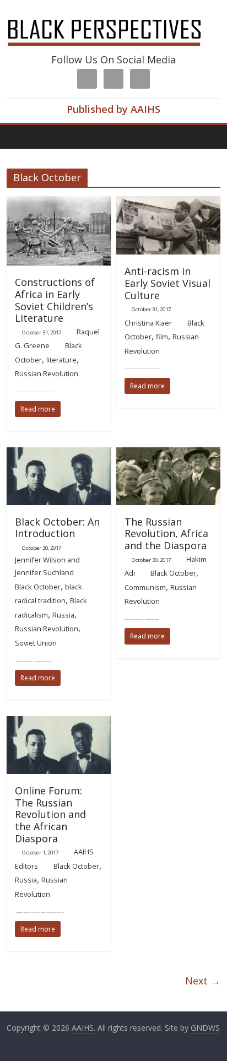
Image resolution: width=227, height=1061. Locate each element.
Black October (38, 587)
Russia (63, 615)
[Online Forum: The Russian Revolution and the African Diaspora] (59, 723)
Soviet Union (36, 643)
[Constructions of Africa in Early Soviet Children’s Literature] (59, 203)
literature (61, 360)
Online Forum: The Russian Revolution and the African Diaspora (50, 814)
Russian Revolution (46, 373)
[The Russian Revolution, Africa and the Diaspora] (168, 454)
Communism (145, 587)
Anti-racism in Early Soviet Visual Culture (167, 282)
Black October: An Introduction (57, 527)
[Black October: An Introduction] (59, 454)
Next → (202, 980)
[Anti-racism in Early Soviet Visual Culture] (168, 203)
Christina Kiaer (148, 323)
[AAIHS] (113, 18)
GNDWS (205, 1027)
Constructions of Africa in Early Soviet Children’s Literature (55, 299)
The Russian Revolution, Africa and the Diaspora (166, 533)
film (162, 337)
